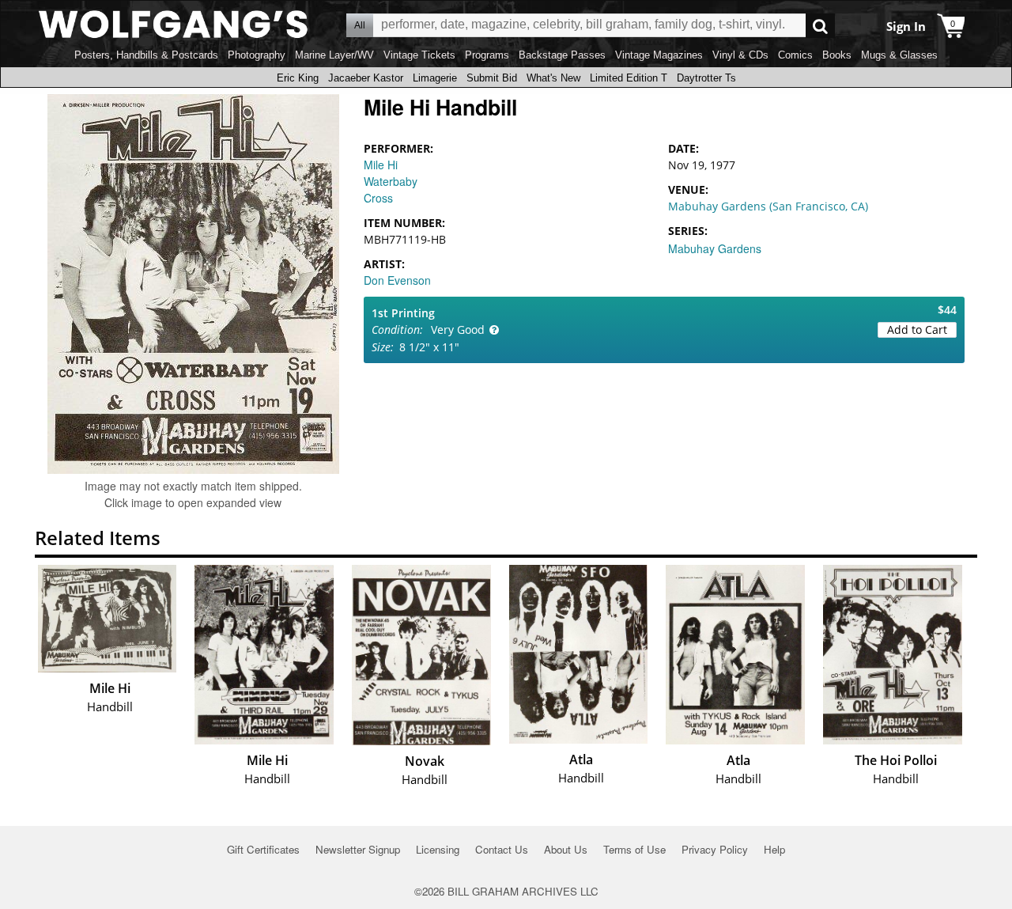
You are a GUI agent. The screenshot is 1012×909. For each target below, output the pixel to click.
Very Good (458, 329)
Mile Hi (381, 164)
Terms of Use (634, 849)
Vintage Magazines (659, 55)
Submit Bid (491, 78)
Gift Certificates (263, 849)
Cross (378, 198)
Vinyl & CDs (740, 55)
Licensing (437, 849)
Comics (795, 55)
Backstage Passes (562, 55)
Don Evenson (397, 280)
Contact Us (501, 849)
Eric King (298, 78)
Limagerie (435, 78)
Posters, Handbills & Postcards (146, 55)
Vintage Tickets (419, 55)
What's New (553, 78)
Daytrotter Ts (706, 78)
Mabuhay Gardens (714, 248)
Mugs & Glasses (899, 55)
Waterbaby (390, 181)
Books (837, 55)
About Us (565, 849)
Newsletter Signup (357, 849)
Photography (256, 55)
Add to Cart (917, 329)
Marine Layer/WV (334, 55)
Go (820, 25)
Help (774, 849)
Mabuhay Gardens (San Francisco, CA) (768, 206)
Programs (487, 55)
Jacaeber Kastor (365, 78)
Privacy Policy (715, 849)
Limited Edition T (628, 78)
